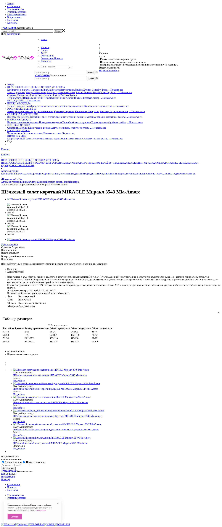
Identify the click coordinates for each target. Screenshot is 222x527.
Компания (6, 474)
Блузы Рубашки (34, 127)
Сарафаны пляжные (36, 106)
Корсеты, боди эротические (114, 111)
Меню (44, 39)
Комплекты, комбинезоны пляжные (65, 106)
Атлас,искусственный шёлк (61, 92)
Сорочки (11, 95)
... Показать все (115, 89)
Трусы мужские (99, 122)
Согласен (15, 517)
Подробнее (19, 380)
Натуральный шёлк (41, 89)
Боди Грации (60, 138)
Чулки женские (15, 133)
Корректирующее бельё (19, 138)
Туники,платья (15, 98)
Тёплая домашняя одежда (80, 173)
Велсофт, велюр (91, 98)
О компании (47, 58)
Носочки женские (52, 133)
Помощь (5, 479)
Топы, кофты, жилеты (161, 173)
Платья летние (105, 106)
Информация (8, 476)
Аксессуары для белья (95, 138)
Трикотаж (74, 181)
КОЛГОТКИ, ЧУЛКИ (23, 165)
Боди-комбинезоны (43, 111)
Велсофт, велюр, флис (104, 92)
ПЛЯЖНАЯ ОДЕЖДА (71, 162)
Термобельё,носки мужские (76, 122)
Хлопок (87, 89)
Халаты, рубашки (16, 92)
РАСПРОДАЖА (15, 100)
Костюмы (85, 127)
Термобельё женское (42, 138)
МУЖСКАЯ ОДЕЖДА (155, 162)
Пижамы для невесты (18, 117)
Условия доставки (16, 498)
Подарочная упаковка (183, 173)
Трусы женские (75, 138)
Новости (58, 58)
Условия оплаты (15, 495)
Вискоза (55, 89)
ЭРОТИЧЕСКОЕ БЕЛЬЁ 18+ (98, 162)
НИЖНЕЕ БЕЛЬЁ (177, 162)
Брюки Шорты (50, 127)
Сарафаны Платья (16, 127)
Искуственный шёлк (54, 98)
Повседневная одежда (50, 122)
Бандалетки (68, 133)
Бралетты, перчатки (64, 111)
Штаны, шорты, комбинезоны (124, 173)
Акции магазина (13, 462)
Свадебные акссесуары (42, 117)
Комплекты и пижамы (18, 89)
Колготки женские (33, 133)
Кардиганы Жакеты (69, 127)
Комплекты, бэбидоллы (87, 111)
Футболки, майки (117, 122)
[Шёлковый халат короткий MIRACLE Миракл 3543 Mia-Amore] (41, 199)
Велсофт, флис (99, 89)
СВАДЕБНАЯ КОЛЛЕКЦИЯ (128, 162)
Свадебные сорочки (95, 117)
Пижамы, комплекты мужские (23, 122)
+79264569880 (8, 28)
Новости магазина (35, 462)
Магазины (12, 490)
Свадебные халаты (115, 117)
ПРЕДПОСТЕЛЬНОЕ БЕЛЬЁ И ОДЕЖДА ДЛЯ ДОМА (30, 162)
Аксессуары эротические (20, 111)
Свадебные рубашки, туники (69, 117)
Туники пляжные (16, 106)
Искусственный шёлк (71, 89)
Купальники (90, 106)
